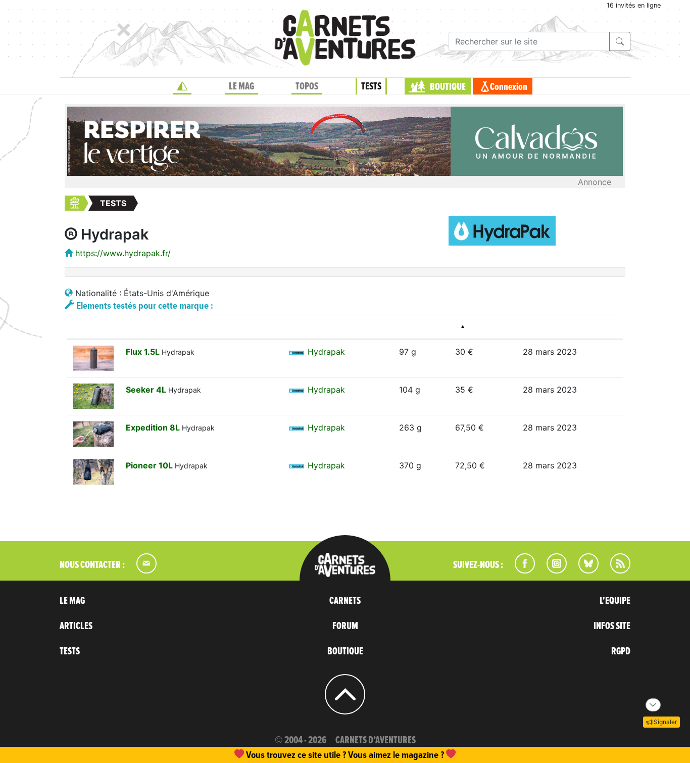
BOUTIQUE (448, 87)
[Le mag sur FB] (520, 570)
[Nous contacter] (141, 570)
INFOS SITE (612, 626)
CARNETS (345, 601)
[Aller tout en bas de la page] (653, 705)
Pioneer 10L (150, 465)
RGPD (620, 651)
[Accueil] (182, 86)
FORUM (345, 626)
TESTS (371, 86)
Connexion (508, 87)
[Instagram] (552, 570)
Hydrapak (326, 352)
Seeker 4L (147, 390)
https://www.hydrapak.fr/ (123, 253)
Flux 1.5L (144, 352)
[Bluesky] (583, 570)
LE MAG (241, 86)
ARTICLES (76, 626)
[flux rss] (615, 570)
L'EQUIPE (615, 601)
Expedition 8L (154, 427)
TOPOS (306, 86)
